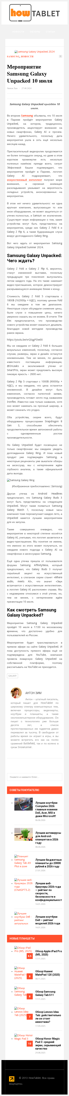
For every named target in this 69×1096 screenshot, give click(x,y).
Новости (18, 32)
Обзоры (35, 32)
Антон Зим (12, 88)
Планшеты (38, 41)
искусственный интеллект (24, 179)
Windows (18, 59)
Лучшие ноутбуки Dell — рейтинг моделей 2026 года (47, 920)
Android (43, 50)
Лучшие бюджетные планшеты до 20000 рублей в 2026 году (48, 863)
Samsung (27, 115)
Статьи (50, 32)
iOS (30, 50)
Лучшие (18, 50)
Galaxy (12, 676)
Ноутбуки (19, 41)
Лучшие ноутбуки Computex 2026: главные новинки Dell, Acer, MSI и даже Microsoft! (46, 809)
